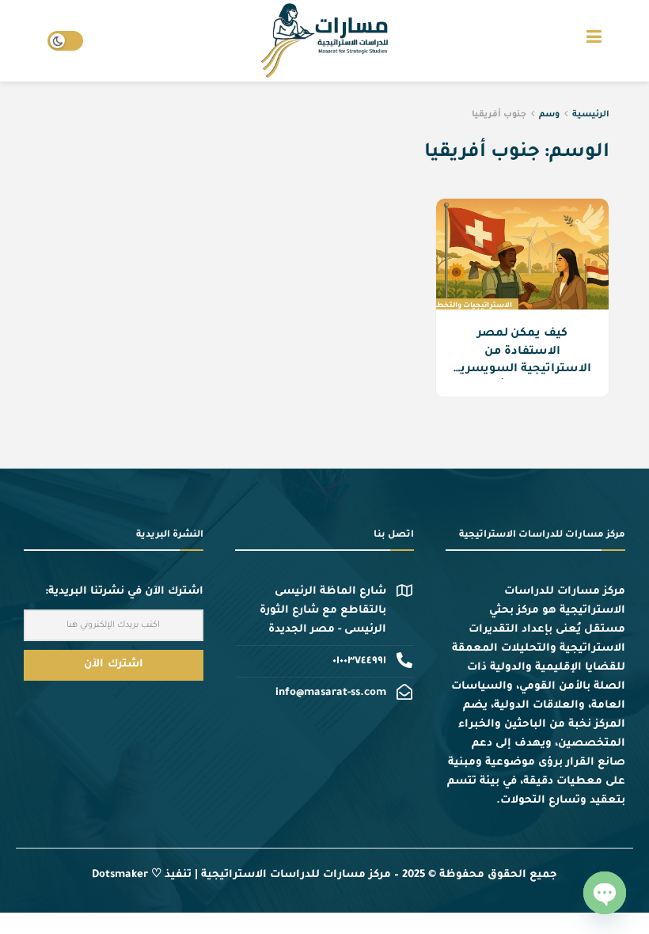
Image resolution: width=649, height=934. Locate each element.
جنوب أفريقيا (499, 115)
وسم (549, 115)
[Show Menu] (594, 41)
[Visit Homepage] (324, 41)
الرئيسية (590, 115)
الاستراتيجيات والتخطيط (469, 306)
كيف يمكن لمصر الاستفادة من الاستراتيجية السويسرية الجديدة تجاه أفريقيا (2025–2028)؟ (522, 370)
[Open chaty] (604, 892)
